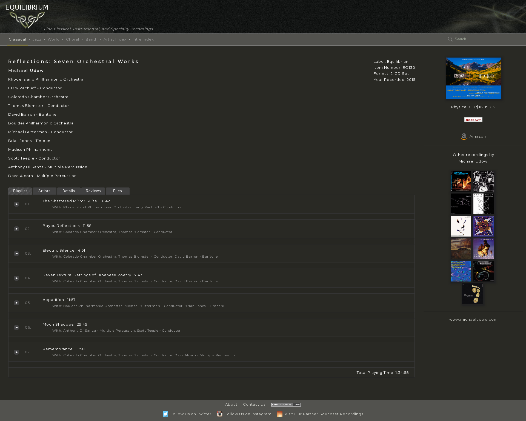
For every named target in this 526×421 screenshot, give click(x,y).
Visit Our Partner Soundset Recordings (322, 414)
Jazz (37, 39)
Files (117, 191)
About (231, 404)
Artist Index (115, 39)
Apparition (16, 302)
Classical (17, 39)
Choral (72, 39)
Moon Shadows (16, 327)
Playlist (20, 191)
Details (68, 191)
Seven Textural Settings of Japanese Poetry (16, 278)
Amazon (476, 136)
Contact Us (254, 404)
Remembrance (16, 352)
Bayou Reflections (16, 228)
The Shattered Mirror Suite (16, 204)
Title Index (143, 39)
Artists (44, 191)
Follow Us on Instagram (246, 414)
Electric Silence (16, 253)
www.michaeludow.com (473, 319)
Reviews (93, 191)
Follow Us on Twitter (189, 414)
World (54, 39)
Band (90, 39)
